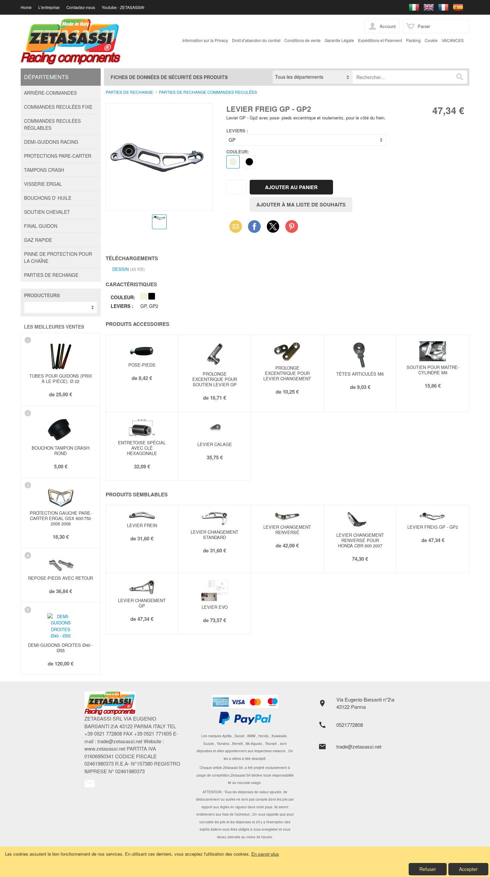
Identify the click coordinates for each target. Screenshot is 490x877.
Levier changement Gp (142, 603)
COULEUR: (237, 151)
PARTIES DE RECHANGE (51, 275)
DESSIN (120, 269)
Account (388, 26)
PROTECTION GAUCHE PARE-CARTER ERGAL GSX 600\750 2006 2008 (61, 518)
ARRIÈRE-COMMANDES (50, 92)
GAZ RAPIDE (38, 240)
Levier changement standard (214, 534)
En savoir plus (265, 854)
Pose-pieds (141, 365)
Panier (424, 26)
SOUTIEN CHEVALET (47, 211)
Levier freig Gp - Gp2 (432, 527)
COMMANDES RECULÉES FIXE (58, 106)
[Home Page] (133, 703)
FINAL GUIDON (40, 226)
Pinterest (291, 226)
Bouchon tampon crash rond (60, 450)
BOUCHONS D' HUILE (47, 197)
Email (233, 226)
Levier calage (214, 444)
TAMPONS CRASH (44, 169)
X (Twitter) (273, 228)
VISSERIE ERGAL (43, 183)
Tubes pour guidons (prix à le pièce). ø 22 (60, 378)
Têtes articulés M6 (360, 374)
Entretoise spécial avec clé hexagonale (142, 447)
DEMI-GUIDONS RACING (51, 141)
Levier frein (142, 525)
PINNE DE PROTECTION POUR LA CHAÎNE (58, 257)
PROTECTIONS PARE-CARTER (57, 155)
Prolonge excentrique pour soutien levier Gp (214, 379)
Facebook (254, 226)
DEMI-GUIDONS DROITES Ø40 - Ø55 (60, 647)
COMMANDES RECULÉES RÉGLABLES (52, 124)
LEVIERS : (237, 130)
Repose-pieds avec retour (60, 578)
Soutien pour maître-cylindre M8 (433, 370)
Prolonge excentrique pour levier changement (287, 373)
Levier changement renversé (287, 529)
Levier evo (215, 607)
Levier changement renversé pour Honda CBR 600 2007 (360, 540)
